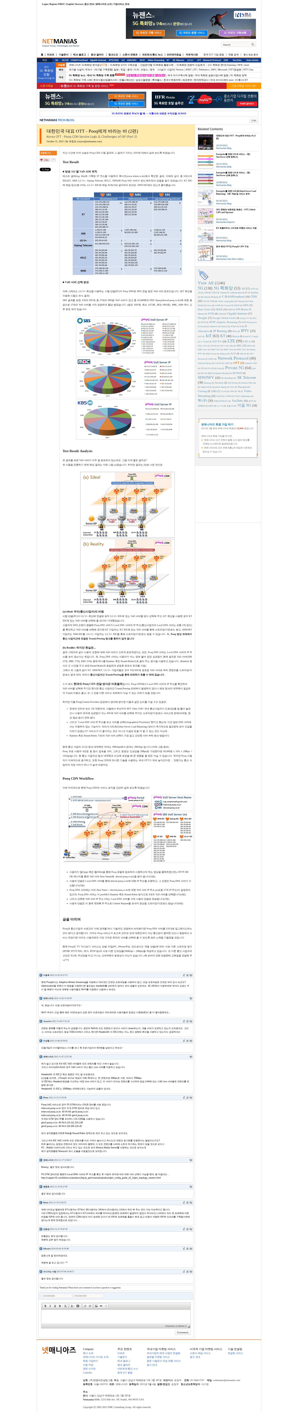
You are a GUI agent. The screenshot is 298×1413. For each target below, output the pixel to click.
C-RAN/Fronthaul (233, 296)
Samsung (231, 65)
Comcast (227, 305)
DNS (245, 305)
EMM (230, 309)
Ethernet (201, 313)
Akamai (223, 292)
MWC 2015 (215, 349)
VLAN (223, 391)
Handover (214, 326)
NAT (233, 353)
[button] (45, 1306)
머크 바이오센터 (219, 80)
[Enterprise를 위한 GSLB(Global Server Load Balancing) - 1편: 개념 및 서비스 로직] (205, 191)
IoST (200, 336)
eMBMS (201, 405)
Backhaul (254, 292)
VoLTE (219, 396)
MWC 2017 (241, 349)
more (246, 65)
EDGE (219, 309)
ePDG (210, 405)
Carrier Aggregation (226, 301)
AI (243, 288)
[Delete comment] (187, 975)
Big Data (204, 296)
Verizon (179, 69)
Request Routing (222, 373)
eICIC (250, 400)
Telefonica (204, 69)
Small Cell (205, 386)
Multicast (223, 353)
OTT (236, 363)
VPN (232, 391)
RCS (203, 373)
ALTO (253, 288)
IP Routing (220, 331)
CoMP (217, 305)
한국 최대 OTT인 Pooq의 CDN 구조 (232, 246)
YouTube (237, 400)
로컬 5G (230, 405)
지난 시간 (68, 153)
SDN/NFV (206, 377)
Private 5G (234, 367)
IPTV (245, 330)
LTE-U (222, 345)
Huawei (224, 326)
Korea (235, 336)
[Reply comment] (191, 975)
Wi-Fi (202, 400)
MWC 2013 (202, 349)
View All (205, 283)
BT (246, 292)
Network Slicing (204, 363)
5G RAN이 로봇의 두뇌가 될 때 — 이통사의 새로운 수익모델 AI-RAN (149, 113)
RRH (210, 373)
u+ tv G (220, 405)
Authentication (236, 292)
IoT (209, 335)
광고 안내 (89, 4)
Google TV (244, 318)
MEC (239, 345)
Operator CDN (251, 363)
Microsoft (222, 69)
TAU (232, 386)
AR (199, 292)
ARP (206, 292)
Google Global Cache (224, 318)
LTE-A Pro (202, 345)
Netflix (211, 358)
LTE (231, 341)
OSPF (227, 363)
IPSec (234, 331)
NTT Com (248, 69)
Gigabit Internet (237, 313)
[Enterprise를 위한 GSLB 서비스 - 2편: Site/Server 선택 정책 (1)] (205, 172)
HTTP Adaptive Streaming (223, 322)
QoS (254, 368)
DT (195, 69)
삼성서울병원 (143, 80)
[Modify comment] (184, 975)
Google (202, 318)
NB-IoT (243, 353)
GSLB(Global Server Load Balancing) (128, 726)
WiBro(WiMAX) (221, 400)
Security (219, 382)
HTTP (203, 322)
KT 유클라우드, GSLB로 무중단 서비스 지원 (236, 228)
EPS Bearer (242, 309)
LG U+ (217, 341)
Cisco (209, 305)
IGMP (233, 326)
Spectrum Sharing (219, 386)
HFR (240, 65)
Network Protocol (233, 358)
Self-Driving (233, 382)
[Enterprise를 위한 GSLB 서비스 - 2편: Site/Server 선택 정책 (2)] (205, 154)
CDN (253, 296)
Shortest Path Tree (248, 382)
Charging (241, 301)
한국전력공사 (201, 80)
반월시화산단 (126, 80)
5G (200, 288)
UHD (214, 391)
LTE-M (213, 345)
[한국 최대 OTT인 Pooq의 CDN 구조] (205, 246)
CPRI (212, 301)
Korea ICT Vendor (250, 336)
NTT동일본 (235, 69)
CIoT (204, 301)
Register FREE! (57, 4)
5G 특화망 (223, 288)
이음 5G (244, 405)
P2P (202, 368)
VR (238, 391)
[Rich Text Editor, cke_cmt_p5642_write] (115, 1317)
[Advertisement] (228, 494)
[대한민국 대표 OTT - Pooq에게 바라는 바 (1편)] (205, 135)
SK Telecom (246, 377)
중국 (129, 69)
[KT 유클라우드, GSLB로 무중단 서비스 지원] (205, 228)
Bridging (214, 296)
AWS (213, 69)
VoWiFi (228, 396)
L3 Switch (205, 341)
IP (240, 326)
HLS (254, 318)
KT (246, 80)
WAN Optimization (243, 396)
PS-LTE (210, 368)
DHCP (237, 305)
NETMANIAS (48, 120)
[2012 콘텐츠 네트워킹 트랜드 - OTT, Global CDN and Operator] (205, 209)
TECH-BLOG (66, 120)
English (70, 4)
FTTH (211, 313)
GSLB (221, 313)
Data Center (204, 309)
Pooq (219, 368)
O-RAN (218, 363)
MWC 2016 (228, 349)
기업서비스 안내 (121, 4)
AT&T (188, 69)
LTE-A (247, 341)
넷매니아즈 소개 (103, 4)
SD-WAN (237, 373)
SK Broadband (227, 378)
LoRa (231, 345)
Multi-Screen (211, 353)
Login (45, 4)
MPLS (249, 345)
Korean (79, 4)
